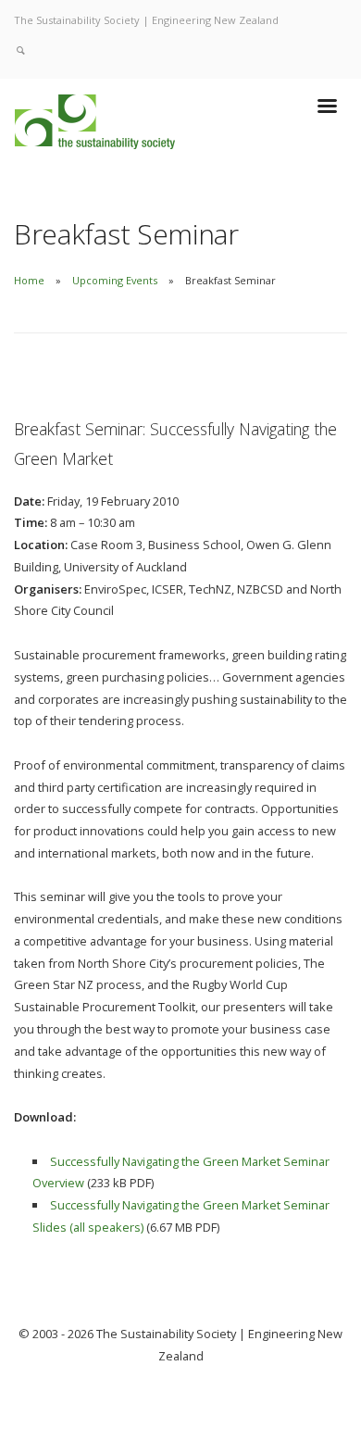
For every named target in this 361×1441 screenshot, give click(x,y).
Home (29, 280)
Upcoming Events (114, 280)
